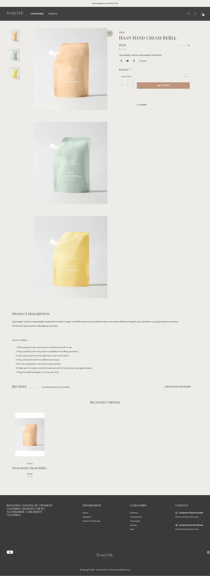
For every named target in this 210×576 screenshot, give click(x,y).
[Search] (195, 14)
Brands (53, 14)
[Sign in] (188, 14)
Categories (37, 14)
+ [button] (133, 85)
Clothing (134, 513)
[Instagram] (208, 552)
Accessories (135, 517)
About (85, 513)
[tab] (105, 314)
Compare (143, 61)
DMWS (121, 570)
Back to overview (193, 26)
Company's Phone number (191, 513)
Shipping (87, 517)
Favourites (109, 33)
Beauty (133, 525)
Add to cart (163, 85)
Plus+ (128, 570)
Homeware (135, 521)
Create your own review (178, 387)
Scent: (124, 69)
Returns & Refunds (91, 521)
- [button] (122, 85)
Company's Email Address (191, 525)
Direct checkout (163, 94)
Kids (132, 529)
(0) (189, 46)
